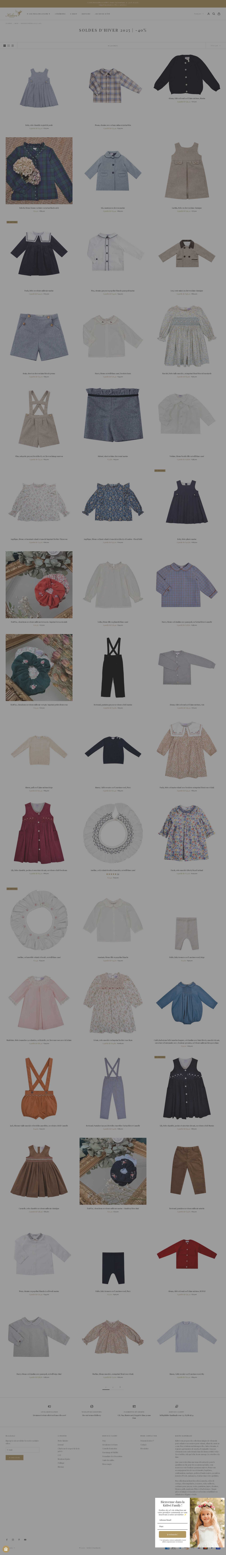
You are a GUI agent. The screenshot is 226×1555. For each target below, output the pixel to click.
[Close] (222, 1500)
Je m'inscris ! (172, 1534)
